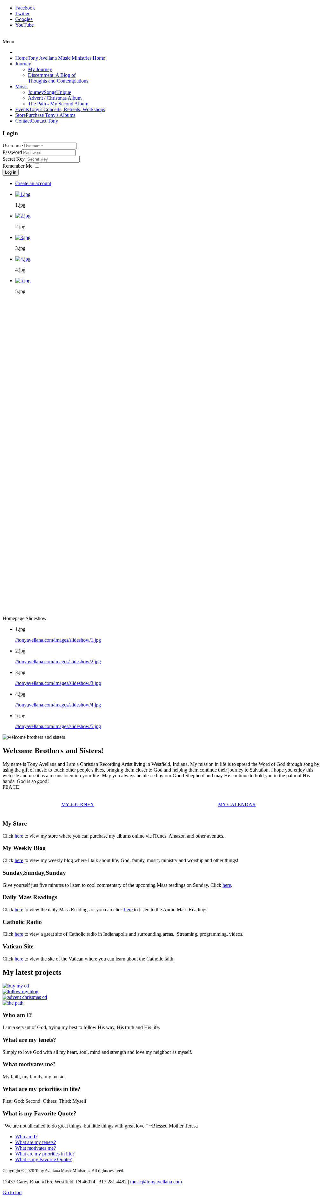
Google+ (24, 19)
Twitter (22, 13)
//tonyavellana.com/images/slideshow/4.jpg (58, 704)
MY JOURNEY (77, 804)
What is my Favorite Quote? (43, 1159)
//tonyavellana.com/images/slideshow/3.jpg (58, 683)
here (19, 836)
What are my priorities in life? (45, 1153)
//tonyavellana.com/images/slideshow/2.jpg (58, 661)
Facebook (25, 7)
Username (13, 145)
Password (12, 152)
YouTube (24, 25)
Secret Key (14, 159)
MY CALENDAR (237, 804)
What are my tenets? (35, 1142)
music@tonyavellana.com (156, 1181)
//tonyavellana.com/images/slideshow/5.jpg (58, 726)
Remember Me (17, 166)
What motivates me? (35, 1148)
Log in (10, 172)
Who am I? (26, 1136)
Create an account (33, 183)
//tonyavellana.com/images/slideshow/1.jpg (58, 640)
